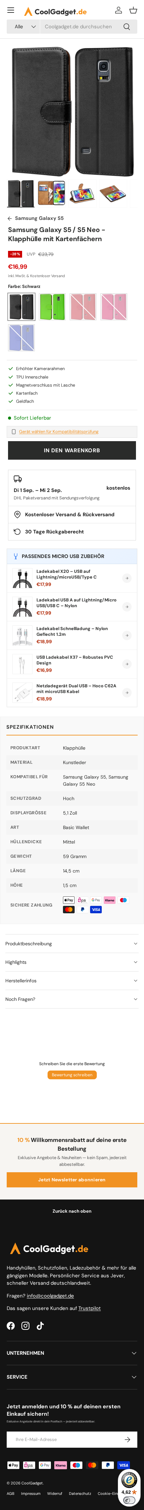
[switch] (129, 1500)
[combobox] (72, 27)
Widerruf (54, 1493)
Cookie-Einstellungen (116, 1493)
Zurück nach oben (72, 1211)
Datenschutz (80, 1493)
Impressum (31, 1493)
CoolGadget (32, 1483)
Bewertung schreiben (72, 1075)
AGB (10, 1493)
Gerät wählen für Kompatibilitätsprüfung (58, 431)
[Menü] (10, 10)
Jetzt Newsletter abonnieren (72, 1180)
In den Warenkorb (72, 450)
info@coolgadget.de (50, 1295)
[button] (133, 10)
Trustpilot (89, 1308)
